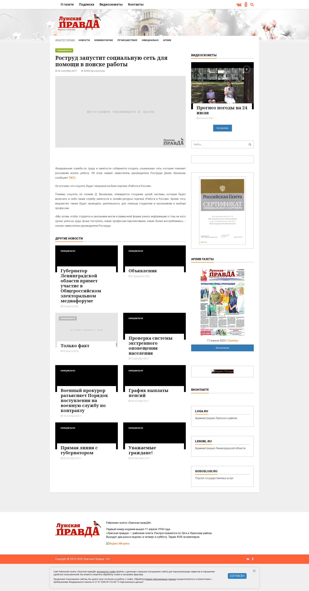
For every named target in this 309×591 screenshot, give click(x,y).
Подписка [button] (86, 4)
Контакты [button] (136, 4)
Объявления (143, 271)
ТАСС (72, 177)
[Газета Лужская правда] (79, 22)
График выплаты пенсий (148, 392)
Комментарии (103, 40)
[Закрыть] (254, 571)
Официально (150, 40)
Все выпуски (222, 348)
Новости (84, 40)
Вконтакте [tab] (200, 389)
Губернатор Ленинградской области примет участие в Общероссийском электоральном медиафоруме (81, 286)
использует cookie (106, 571)
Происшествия (127, 40)
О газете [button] (67, 4)
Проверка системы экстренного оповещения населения (151, 345)
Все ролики (222, 128)
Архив (167, 40)
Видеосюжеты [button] (111, 4)
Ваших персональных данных (161, 579)
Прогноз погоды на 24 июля (222, 110)
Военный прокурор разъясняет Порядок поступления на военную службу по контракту (84, 400)
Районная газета (128, 522)
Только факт (75, 345)
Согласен (237, 576)
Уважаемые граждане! (142, 450)
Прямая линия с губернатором (79, 450)
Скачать (233, 340)
